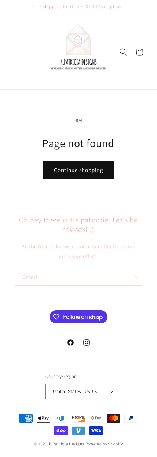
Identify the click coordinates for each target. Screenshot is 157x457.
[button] (15, 52)
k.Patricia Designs (66, 443)
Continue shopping (78, 169)
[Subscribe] (134, 277)
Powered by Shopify (104, 443)
